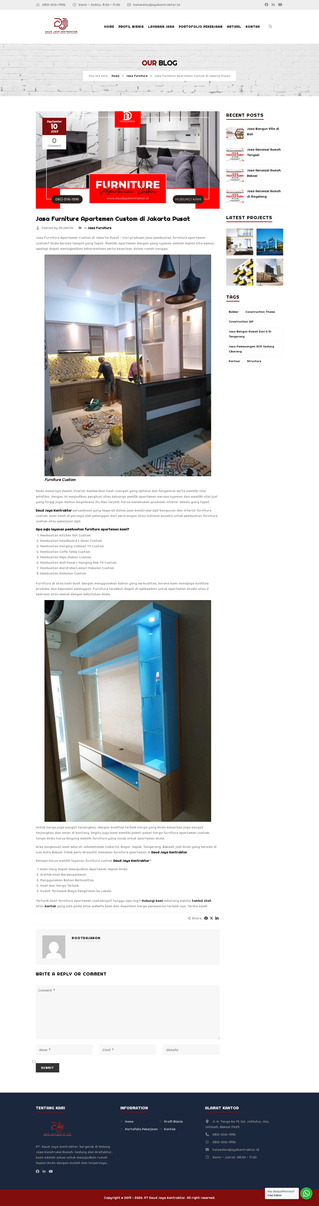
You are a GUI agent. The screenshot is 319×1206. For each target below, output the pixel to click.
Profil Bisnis (131, 27)
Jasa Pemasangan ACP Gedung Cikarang (251, 349)
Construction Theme (260, 312)
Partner (234, 361)
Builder (234, 312)
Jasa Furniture (137, 76)
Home (109, 27)
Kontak (253, 27)
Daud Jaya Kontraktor (54, 510)
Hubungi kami (152, 901)
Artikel (234, 27)
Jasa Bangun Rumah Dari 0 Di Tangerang (250, 334)
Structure (254, 361)
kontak (50, 906)
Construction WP (241, 321)
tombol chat (201, 901)
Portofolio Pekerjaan (201, 27)
